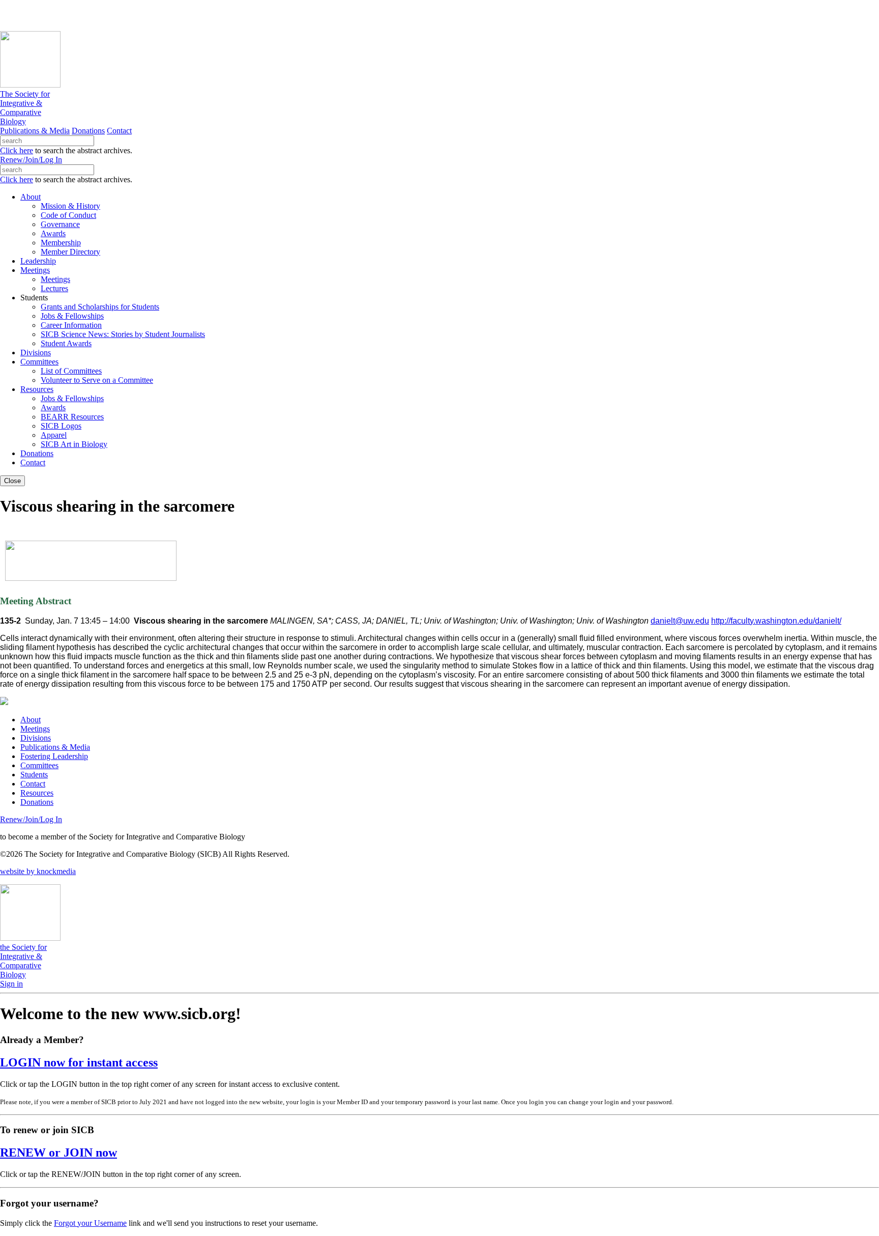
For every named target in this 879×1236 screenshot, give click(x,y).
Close (12, 481)
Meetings (35, 728)
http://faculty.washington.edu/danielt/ (776, 620)
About (30, 719)
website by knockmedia (38, 871)
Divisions (35, 738)
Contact (119, 130)
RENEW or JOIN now (58, 1152)
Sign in (11, 983)
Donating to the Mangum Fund (278, 15)
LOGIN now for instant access (79, 1062)
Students (34, 774)
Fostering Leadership (54, 756)
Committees (39, 765)
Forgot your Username (90, 1223)
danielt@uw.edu (680, 620)
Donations (88, 130)
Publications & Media (35, 130)
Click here (16, 150)
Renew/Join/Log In (31, 159)
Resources (36, 793)
